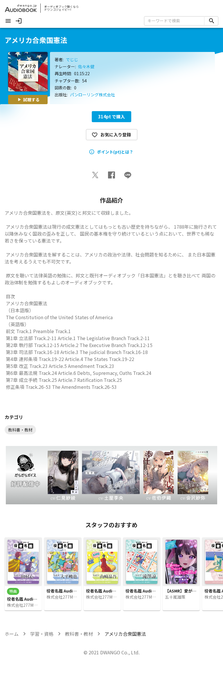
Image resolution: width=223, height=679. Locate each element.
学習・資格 (41, 633)
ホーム (12, 633)
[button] (95, 175)
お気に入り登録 (115, 134)
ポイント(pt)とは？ (115, 152)
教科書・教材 (79, 633)
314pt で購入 (111, 116)
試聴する (31, 99)
